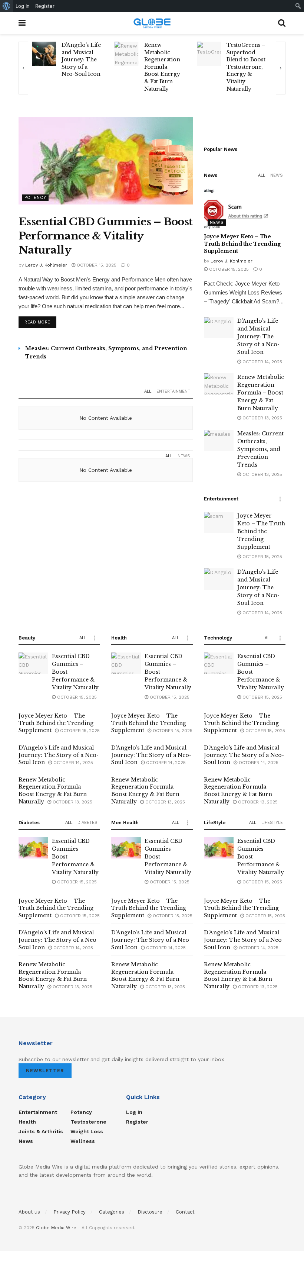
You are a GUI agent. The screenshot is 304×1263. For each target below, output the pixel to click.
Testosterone (88, 1122)
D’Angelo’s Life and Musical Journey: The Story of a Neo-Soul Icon (63, 59)
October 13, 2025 (261, 418)
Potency (35, 197)
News (184, 456)
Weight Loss (86, 1131)
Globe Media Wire (56, 1227)
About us (29, 1212)
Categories (111, 1212)
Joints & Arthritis (41, 1131)
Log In (134, 1112)
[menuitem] (6, 6)
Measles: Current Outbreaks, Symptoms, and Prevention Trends (260, 449)
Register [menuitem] (44, 6)
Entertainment (173, 391)
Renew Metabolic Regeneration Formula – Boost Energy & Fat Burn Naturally (144, 67)
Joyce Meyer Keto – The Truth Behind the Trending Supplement (242, 243)
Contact (185, 1212)
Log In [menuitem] (23, 6)
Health (27, 1122)
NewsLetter (45, 1070)
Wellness (82, 1141)
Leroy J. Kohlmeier (46, 265)
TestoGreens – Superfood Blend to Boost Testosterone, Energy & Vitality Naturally (227, 67)
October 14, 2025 (261, 361)
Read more (37, 322)
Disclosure (150, 1212)
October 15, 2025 (95, 265)
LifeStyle (272, 822)
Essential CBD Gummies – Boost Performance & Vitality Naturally (106, 236)
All (147, 391)
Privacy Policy (69, 1212)
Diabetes (87, 822)
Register (137, 1122)
